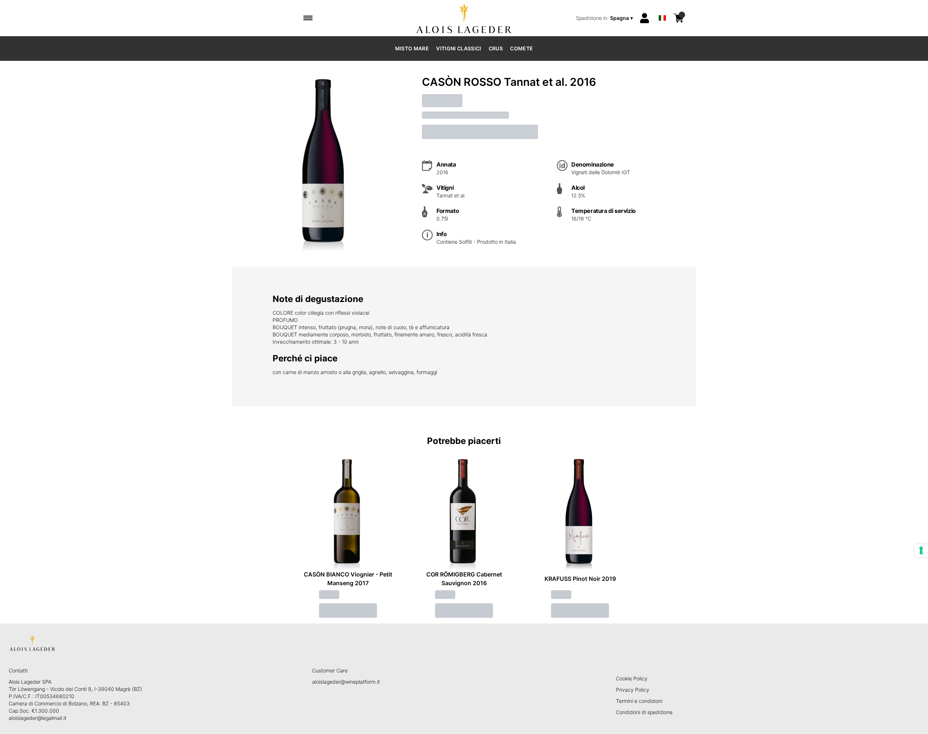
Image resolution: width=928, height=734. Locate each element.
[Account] (644, 18)
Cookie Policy (631, 678)
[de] (662, 8)
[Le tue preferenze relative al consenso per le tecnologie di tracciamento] (921, 550)
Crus (496, 48)
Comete (521, 48)
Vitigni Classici (458, 48)
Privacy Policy (632, 690)
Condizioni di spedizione (644, 712)
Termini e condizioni (639, 701)
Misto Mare (412, 48)
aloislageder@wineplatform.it (346, 682)
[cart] (679, 18)
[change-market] (605, 18)
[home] (464, 18)
